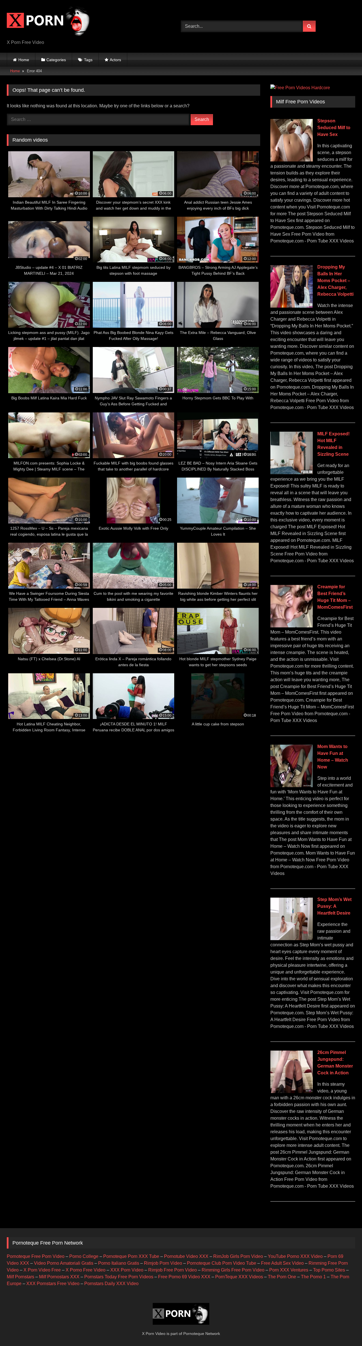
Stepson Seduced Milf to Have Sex (333, 127)
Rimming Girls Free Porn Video (233, 1270)
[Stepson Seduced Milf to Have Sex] (291, 159)
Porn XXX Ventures (288, 1270)
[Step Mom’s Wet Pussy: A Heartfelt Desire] (291, 938)
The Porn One (282, 1276)
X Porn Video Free (42, 1270)
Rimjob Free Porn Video (172, 1270)
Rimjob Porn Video (163, 1263)
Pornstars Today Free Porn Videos (118, 1276)
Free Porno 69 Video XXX (184, 1276)
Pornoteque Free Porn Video (35, 1256)
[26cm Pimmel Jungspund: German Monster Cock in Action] (291, 1091)
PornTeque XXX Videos (239, 1276)
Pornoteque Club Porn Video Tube (221, 1263)
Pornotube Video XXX (186, 1256)
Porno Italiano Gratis (118, 1263)
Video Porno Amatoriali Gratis (63, 1263)
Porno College (83, 1256)
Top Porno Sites (329, 1270)
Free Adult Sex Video (282, 1263)
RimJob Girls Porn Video (238, 1256)
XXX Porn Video (126, 1270)
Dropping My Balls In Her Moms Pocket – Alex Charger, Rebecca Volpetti (335, 281)
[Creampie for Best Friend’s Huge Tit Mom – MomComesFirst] (291, 625)
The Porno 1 (313, 1276)
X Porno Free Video (85, 1270)
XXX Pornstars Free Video (52, 1283)
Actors (115, 59)
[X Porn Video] (49, 22)
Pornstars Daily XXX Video (111, 1283)
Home (23, 59)
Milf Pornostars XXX (59, 1276)
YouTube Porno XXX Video (295, 1256)
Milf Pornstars (20, 1276)
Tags (88, 59)
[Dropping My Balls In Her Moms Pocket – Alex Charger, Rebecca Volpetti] (291, 306)
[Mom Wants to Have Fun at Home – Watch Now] (291, 785)
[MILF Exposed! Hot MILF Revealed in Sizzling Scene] (291, 472)
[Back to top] (344, 1329)
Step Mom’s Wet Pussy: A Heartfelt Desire (334, 906)
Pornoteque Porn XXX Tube (131, 1256)
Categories (56, 59)
